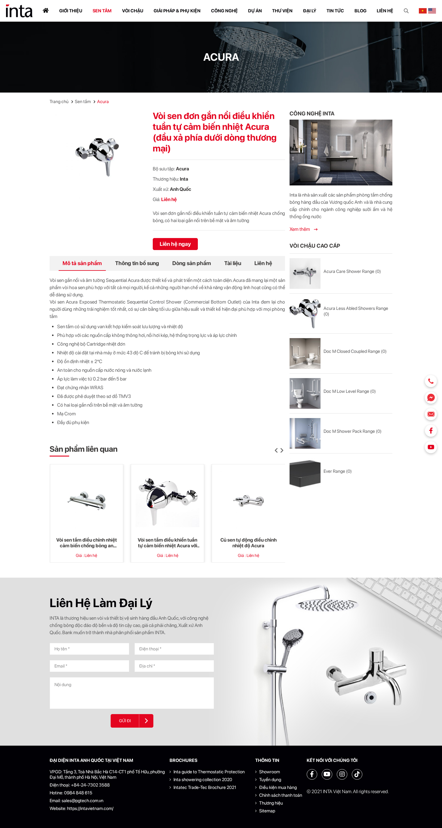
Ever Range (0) (338, 471)
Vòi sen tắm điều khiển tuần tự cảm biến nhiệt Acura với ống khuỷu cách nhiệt (167, 542)
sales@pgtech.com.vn (82, 800)
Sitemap (267, 811)
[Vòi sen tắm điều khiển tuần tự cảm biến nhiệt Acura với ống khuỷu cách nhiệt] (167, 501)
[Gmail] (431, 414)
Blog (361, 11)
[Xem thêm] (341, 152)
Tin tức (335, 11)
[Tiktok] (357, 774)
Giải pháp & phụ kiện (177, 11)
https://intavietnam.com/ (90, 808)
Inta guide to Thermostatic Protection (209, 772)
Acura (103, 101)
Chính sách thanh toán (280, 795)
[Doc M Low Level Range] (305, 393)
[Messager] (431, 398)
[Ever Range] (305, 473)
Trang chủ (59, 101)
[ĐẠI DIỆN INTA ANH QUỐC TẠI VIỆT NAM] (19, 11)
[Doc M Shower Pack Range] (305, 433)
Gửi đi (125, 720)
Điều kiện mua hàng (278, 787)
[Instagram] (342, 774)
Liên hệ (385, 11)
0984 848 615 (78, 793)
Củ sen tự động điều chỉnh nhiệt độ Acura (248, 542)
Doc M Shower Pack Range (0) (353, 431)
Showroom (269, 772)
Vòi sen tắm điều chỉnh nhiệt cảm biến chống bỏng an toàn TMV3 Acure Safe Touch (86, 542)
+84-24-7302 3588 (90, 785)
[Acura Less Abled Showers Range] (305, 313)
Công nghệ (224, 11)
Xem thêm (300, 229)
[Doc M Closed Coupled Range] (305, 353)
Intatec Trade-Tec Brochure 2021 (204, 787)
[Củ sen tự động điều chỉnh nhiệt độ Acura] (248, 501)
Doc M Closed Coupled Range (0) (355, 351)
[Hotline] (431, 381)
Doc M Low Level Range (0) (350, 391)
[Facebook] (431, 431)
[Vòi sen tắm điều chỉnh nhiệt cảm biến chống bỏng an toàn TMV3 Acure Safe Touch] (86, 501)
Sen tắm (102, 11)
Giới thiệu (70, 11)
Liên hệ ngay (175, 244)
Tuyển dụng (270, 779)
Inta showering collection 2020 (202, 779)
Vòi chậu (132, 11)
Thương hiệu (271, 803)
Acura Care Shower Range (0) (352, 271)
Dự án (255, 11)
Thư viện (282, 11)
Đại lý (309, 11)
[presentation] (276, 451)
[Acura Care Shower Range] (305, 273)
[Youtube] (431, 447)
